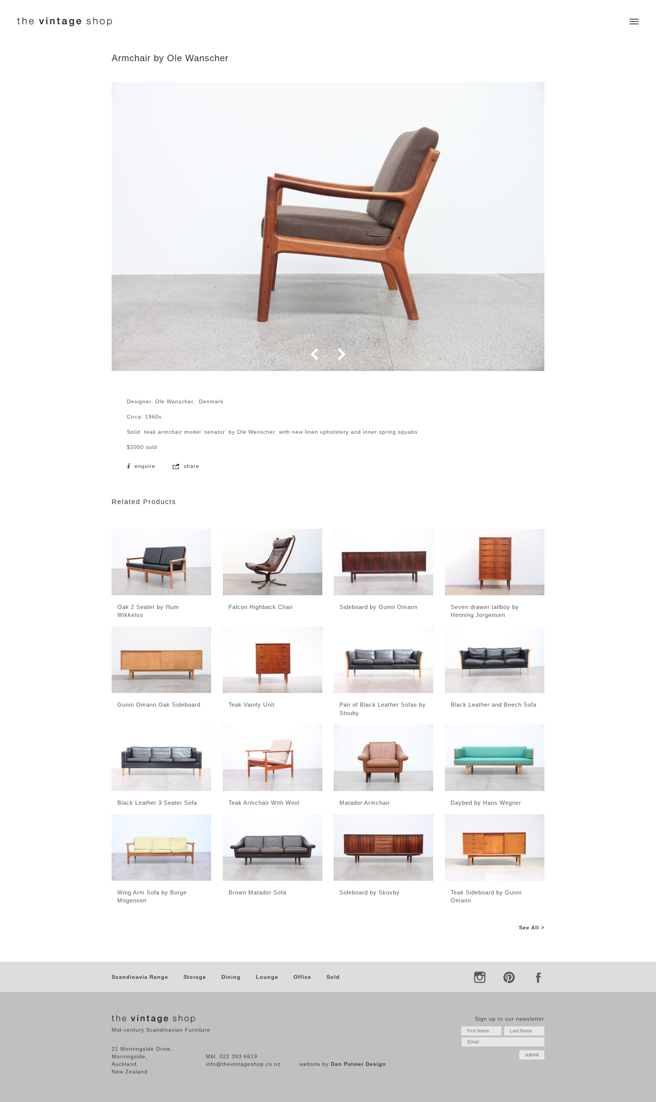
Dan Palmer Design (358, 1064)
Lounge (267, 977)
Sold (333, 977)
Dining (231, 977)
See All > (531, 927)
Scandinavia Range (140, 977)
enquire (143, 466)
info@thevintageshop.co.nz (243, 1064)
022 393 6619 (238, 1056)
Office (302, 977)
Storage (194, 977)
